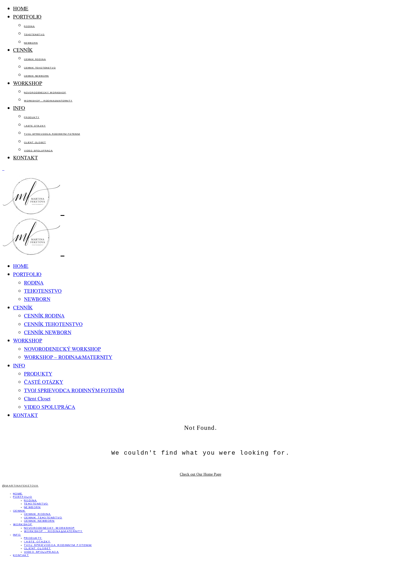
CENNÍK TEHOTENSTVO (40, 68)
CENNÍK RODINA (35, 59)
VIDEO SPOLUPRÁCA (38, 151)
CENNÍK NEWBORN (36, 76)
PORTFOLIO (27, 16)
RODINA (29, 26)
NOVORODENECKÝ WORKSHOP (45, 93)
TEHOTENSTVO (34, 35)
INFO (19, 107)
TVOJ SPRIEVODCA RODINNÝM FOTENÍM (52, 134)
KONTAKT (25, 157)
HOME (20, 8)
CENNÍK (23, 49)
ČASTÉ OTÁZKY (35, 126)
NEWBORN (31, 43)
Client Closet (35, 142)
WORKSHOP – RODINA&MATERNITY (48, 101)
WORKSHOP (27, 83)
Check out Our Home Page (200, 474)
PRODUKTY (31, 117)
